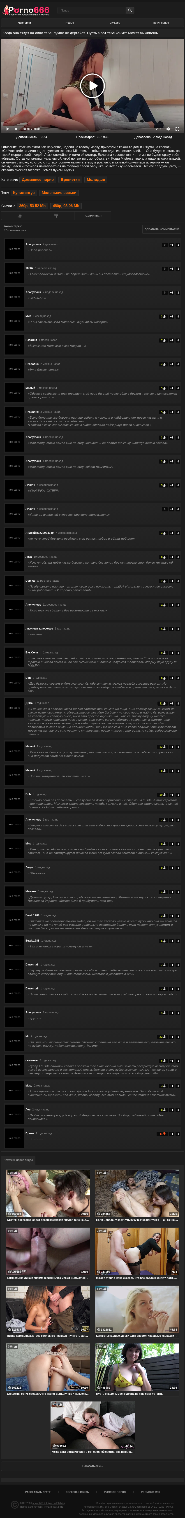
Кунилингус (24, 193)
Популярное (161, 22)
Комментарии (12, 226)
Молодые (96, 179)
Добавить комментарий (162, 229)
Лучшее (115, 22)
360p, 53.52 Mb (32, 206)
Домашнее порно (38, 179)
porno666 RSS (150, 1492)
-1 (178, 244)
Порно (23, 1506)
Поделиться (93, 215)
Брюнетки (70, 179)
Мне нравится (19, 215)
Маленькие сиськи (59, 193)
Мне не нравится (56, 215)
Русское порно (115, 1492)
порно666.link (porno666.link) (48, 1503)
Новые (69, 22)
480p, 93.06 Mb (66, 206)
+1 (171, 244)
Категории (24, 22)
